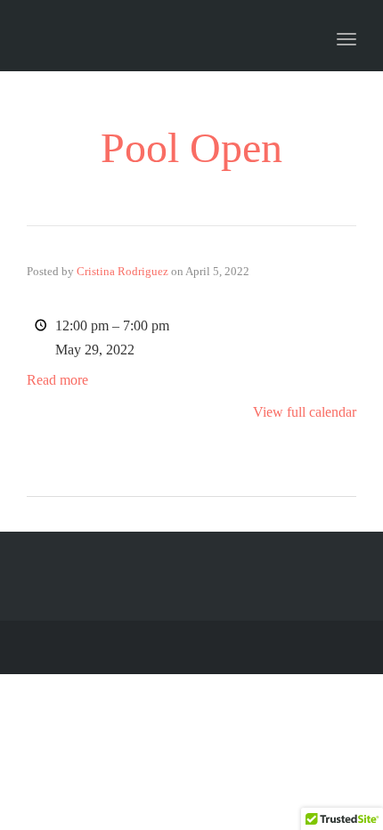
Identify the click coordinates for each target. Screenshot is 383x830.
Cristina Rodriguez (122, 271)
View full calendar (304, 411)
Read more (57, 379)
